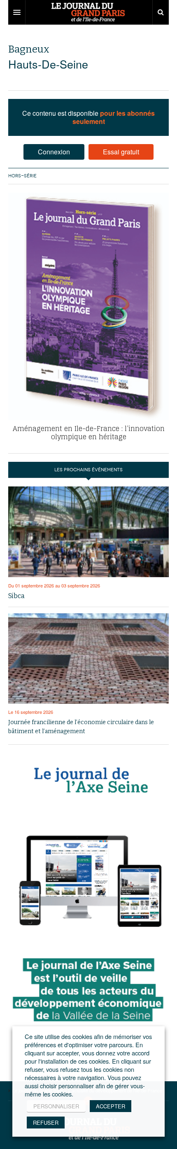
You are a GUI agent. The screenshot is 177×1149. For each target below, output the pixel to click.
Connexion (54, 151)
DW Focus (88, 12)
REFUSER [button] (45, 1122)
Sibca (16, 596)
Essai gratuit (121, 151)
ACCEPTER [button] (110, 1106)
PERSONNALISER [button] (56, 1106)
